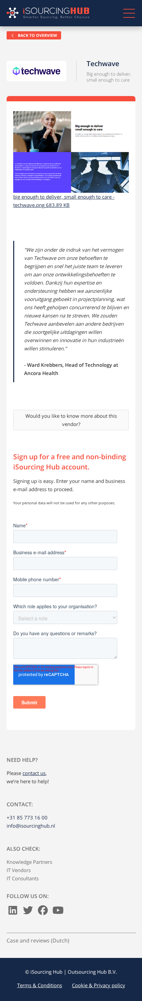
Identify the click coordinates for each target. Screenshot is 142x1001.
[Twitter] (28, 912)
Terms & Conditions (39, 985)
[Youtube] (58, 912)
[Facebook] (43, 912)
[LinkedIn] (13, 912)
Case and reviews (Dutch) (38, 940)
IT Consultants (23, 878)
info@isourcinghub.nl (31, 825)
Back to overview (37, 35)
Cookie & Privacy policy (98, 985)
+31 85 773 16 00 (27, 817)
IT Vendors (19, 870)
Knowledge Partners (29, 862)
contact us (34, 773)
